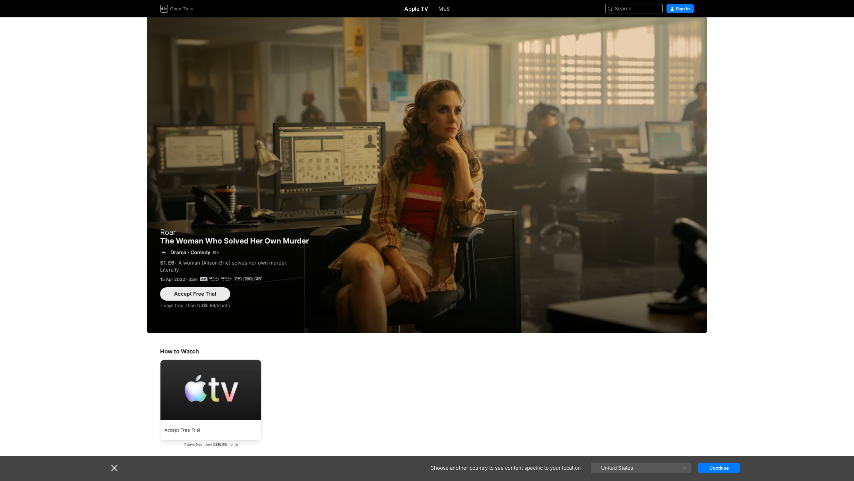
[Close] (114, 468)
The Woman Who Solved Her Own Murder (427, 175)
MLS (444, 8)
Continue (719, 468)
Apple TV (416, 8)
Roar (168, 232)
